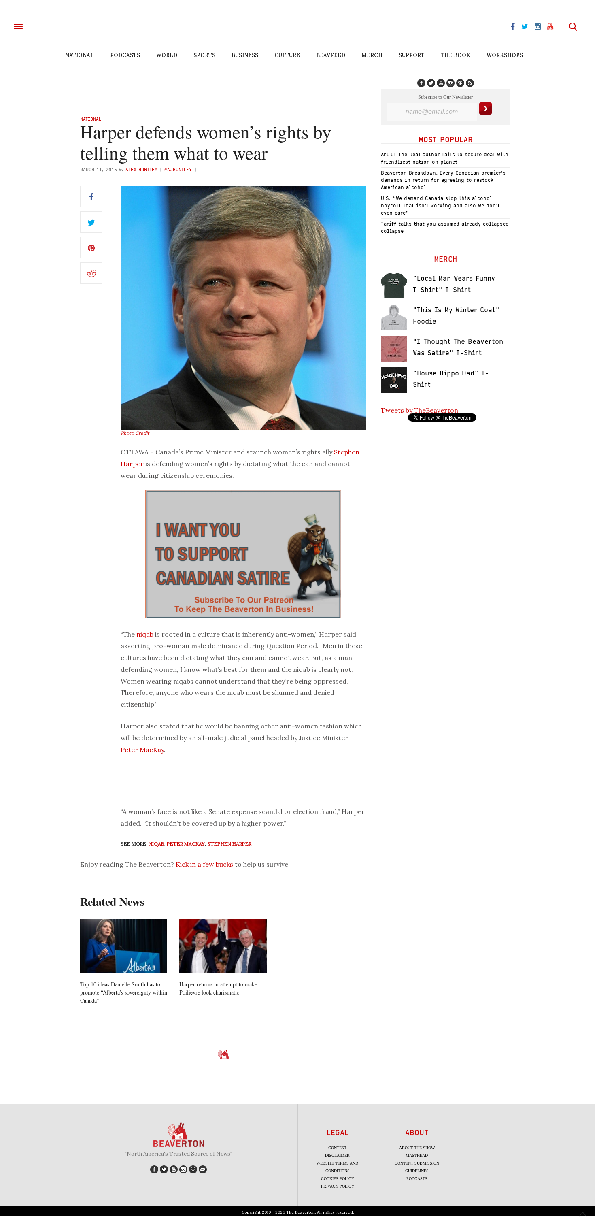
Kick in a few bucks (204, 864)
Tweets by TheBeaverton (419, 410)
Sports (204, 55)
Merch (371, 55)
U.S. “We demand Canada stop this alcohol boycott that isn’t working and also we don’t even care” (440, 205)
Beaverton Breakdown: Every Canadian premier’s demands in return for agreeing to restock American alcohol (443, 180)
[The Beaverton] (45, 26)
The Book (455, 55)
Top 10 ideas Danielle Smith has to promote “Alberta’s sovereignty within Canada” (123, 992)
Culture (287, 55)
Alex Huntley (141, 169)
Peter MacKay (142, 749)
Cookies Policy (337, 1178)
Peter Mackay (186, 844)
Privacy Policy (337, 1186)
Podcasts (125, 55)
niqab (144, 634)
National (79, 55)
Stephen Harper (229, 844)
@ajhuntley (178, 169)
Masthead (417, 1155)
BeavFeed (330, 55)
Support (412, 55)
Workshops (505, 55)
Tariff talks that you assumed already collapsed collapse (445, 227)
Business (245, 55)
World (166, 55)
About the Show (417, 1148)
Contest (337, 1148)
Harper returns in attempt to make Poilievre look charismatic (218, 988)
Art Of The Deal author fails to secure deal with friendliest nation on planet (444, 158)
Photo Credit (135, 433)
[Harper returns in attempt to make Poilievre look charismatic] (222, 946)
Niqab (156, 844)
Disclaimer (337, 1155)
